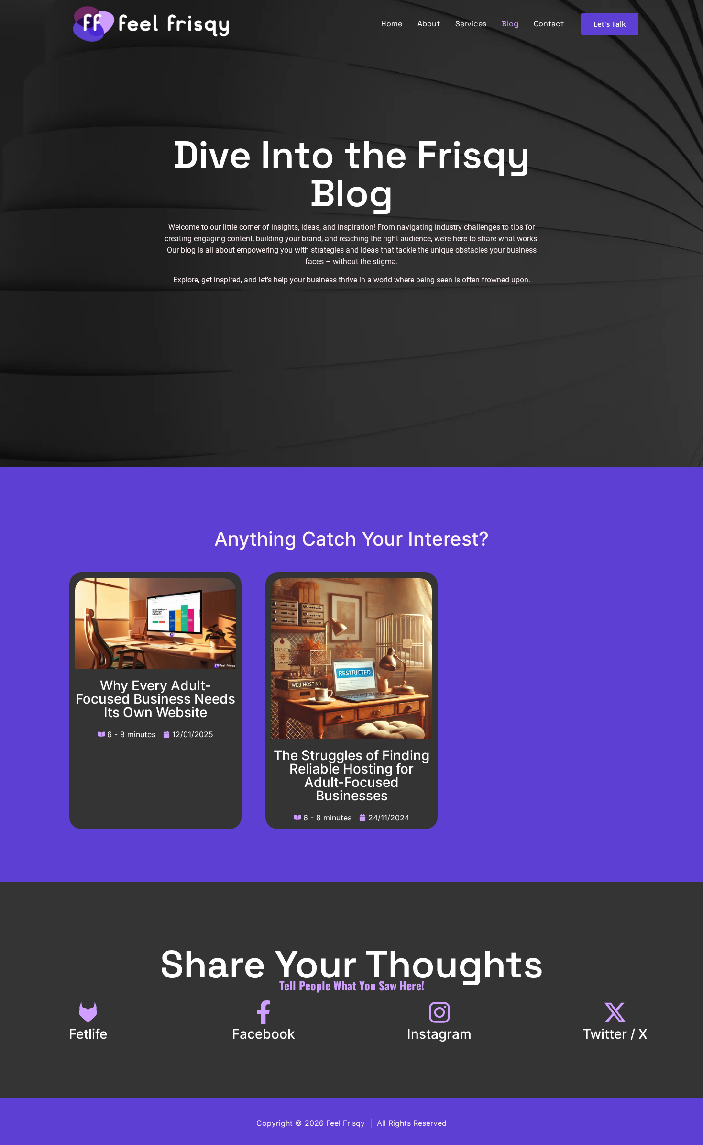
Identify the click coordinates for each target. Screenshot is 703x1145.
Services (470, 24)
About (428, 24)
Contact (549, 24)
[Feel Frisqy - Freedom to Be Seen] (150, 24)
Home (391, 24)
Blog (510, 24)
